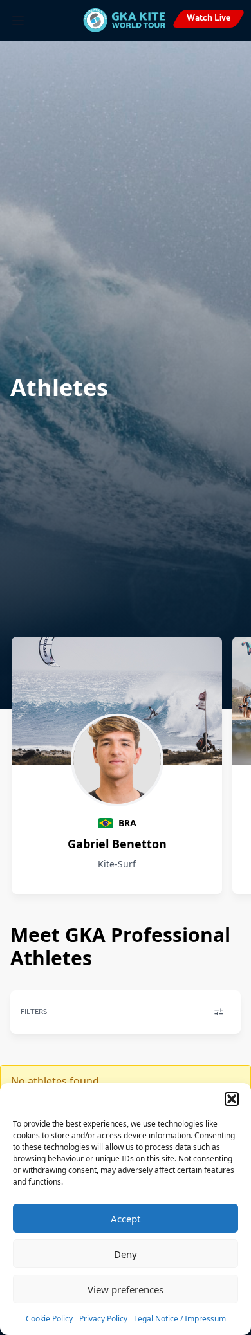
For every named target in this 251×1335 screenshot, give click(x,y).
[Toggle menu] (18, 20)
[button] (231, 1099)
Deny (125, 1254)
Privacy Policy (103, 1318)
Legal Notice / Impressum (180, 1318)
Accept (125, 1218)
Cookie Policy (49, 1318)
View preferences (125, 1289)
